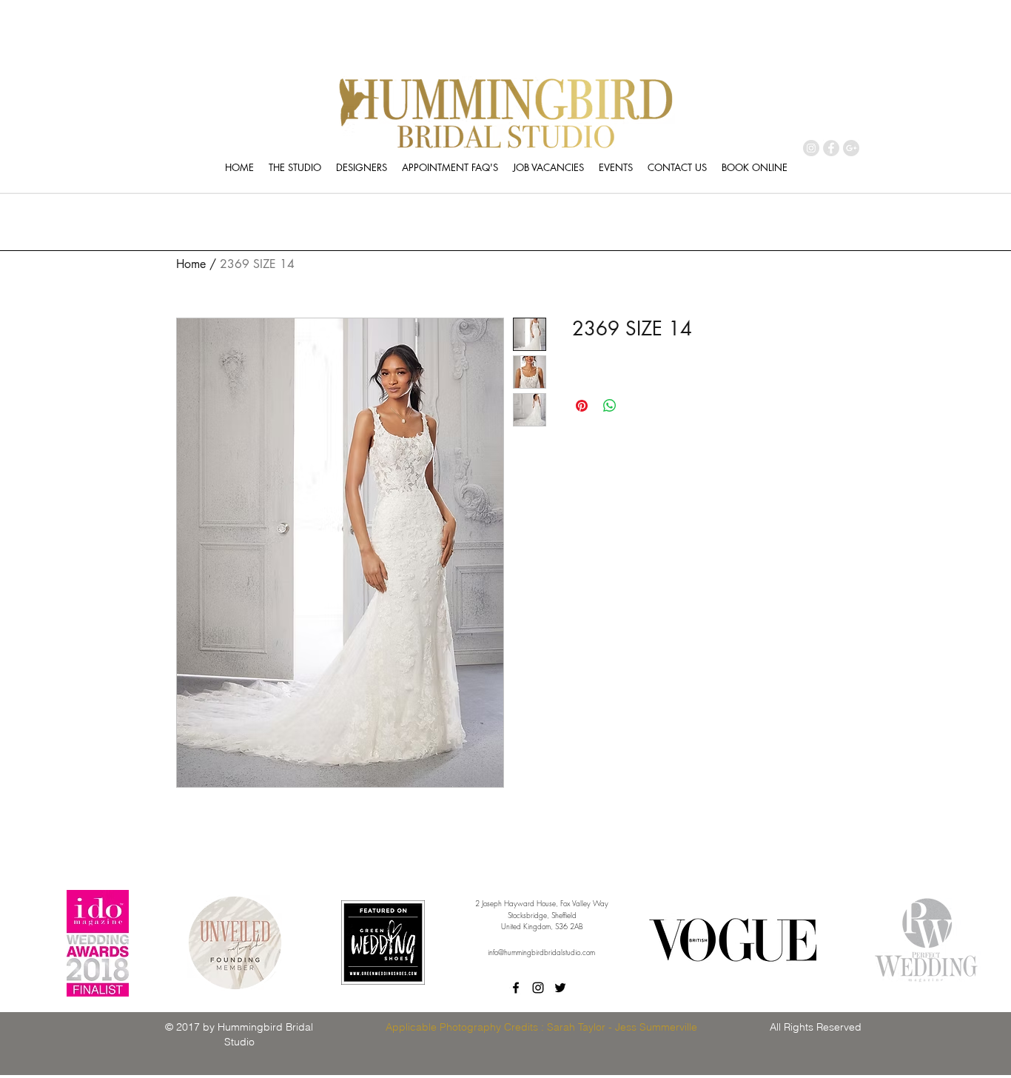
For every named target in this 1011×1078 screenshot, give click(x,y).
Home (191, 264)
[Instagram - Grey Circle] (811, 148)
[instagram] (538, 987)
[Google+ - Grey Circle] (851, 148)
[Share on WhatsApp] (610, 406)
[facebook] (515, 987)
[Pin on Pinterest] (582, 406)
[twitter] (560, 987)
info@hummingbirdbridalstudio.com (541, 952)
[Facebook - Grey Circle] (831, 148)
